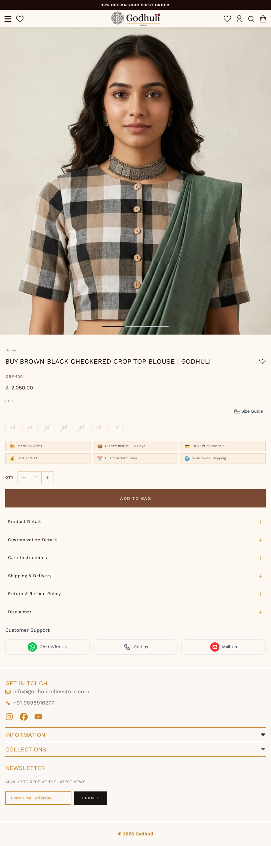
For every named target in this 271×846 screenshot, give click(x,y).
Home (10, 350)
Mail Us (229, 646)
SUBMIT (90, 798)
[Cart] (263, 19)
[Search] (251, 19)
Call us (141, 646)
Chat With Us (53, 646)
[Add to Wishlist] (262, 361)
